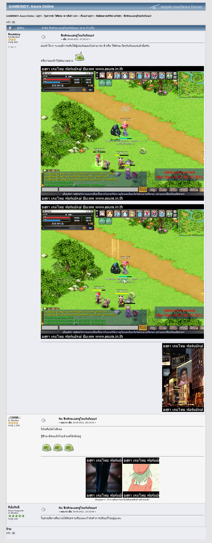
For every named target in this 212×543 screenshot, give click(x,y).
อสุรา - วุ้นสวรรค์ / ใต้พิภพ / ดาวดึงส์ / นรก (57, 16)
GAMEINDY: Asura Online (20, 16)
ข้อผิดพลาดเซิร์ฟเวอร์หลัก (109, 16)
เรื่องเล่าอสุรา (87, 16)
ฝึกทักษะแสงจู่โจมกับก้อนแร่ (137, 16)
